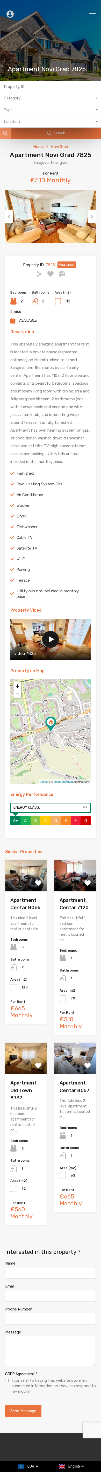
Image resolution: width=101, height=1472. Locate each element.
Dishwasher (27, 527)
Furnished (25, 473)
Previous (9, 216)
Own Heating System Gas (39, 484)
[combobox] (50, 98)
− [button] (17, 694)
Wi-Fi (21, 559)
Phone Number (18, 1309)
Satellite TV (27, 548)
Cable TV (25, 537)
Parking (23, 569)
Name (10, 1263)
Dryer (21, 516)
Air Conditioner (30, 494)
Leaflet (44, 781)
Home (38, 146)
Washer (23, 505)
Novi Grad (59, 146)
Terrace (23, 580)
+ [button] (17, 686)
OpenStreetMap (64, 781)
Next (92, 216)
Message (13, 1332)
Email (10, 1286)
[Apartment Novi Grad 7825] (50, 724)
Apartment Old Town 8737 (23, 1090)
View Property (26, 885)
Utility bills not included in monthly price (48, 594)
